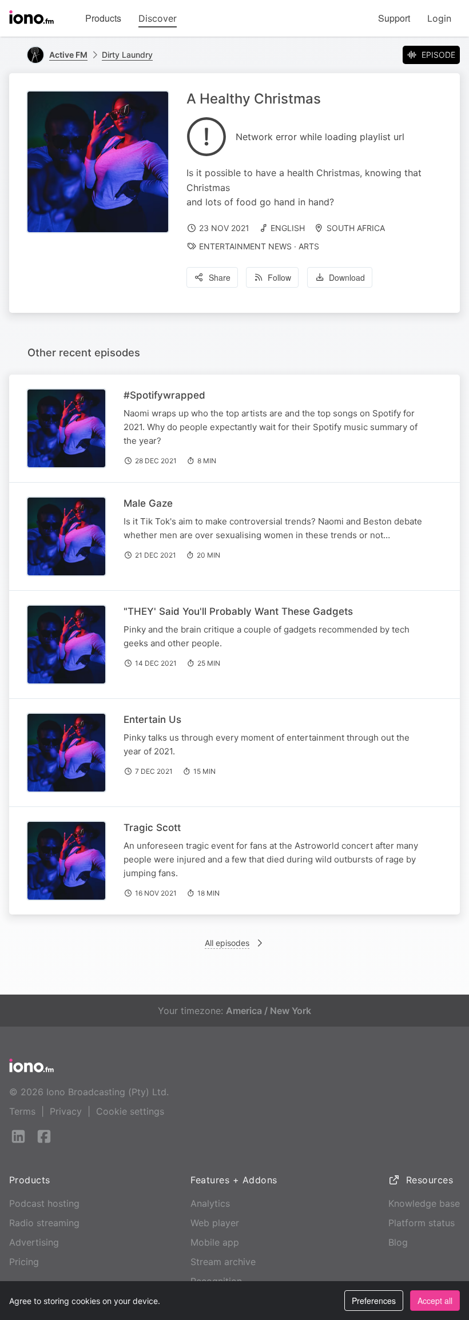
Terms (22, 1111)
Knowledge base (424, 1203)
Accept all (435, 1300)
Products (103, 18)
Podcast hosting (44, 1203)
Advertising (34, 1242)
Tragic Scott (152, 827)
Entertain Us (152, 719)
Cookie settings (130, 1111)
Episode (438, 54)
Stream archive (223, 1261)
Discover (157, 18)
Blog (398, 1242)
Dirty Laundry (127, 54)
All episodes (227, 943)
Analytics (210, 1203)
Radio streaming (44, 1222)
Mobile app (214, 1242)
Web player (214, 1222)
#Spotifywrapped (164, 395)
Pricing (24, 1261)
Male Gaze (148, 503)
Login (439, 18)
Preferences (374, 1300)
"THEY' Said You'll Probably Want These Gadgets (238, 611)
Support (394, 18)
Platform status (421, 1222)
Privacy (66, 1111)
